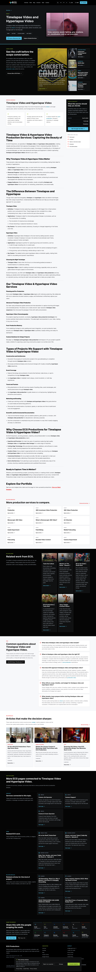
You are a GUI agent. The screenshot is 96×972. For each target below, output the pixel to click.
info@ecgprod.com (71, 948)
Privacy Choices (33, 968)
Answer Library (45, 954)
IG (60, 2)
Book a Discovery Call (14, 38)
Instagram (83, 964)
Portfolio (44, 950)
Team (43, 2)
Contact (47, 2)
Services (26, 2)
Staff (77, 2)
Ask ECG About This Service (15, 662)
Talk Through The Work (77, 128)
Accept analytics (74, 964)
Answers (38, 2)
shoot (13, 27)
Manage (61, 964)
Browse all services (84, 503)
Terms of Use (70, 954)
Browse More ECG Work (14, 73)
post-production (67, 662)
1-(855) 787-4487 (71, 950)
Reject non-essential (48, 964)
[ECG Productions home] (13, 2)
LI (66, 2)
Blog (34, 2)
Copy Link (22, 938)
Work (31, 2)
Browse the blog (84, 724)
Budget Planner (45, 956)
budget (33, 722)
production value (10, 69)
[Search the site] (57, 2)
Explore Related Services (30, 38)
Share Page (12, 938)
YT (63, 2)
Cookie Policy (70, 956)
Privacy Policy (70, 952)
